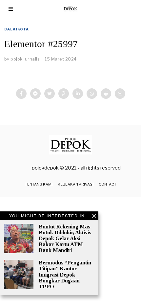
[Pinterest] (63, 93)
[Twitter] (49, 93)
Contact (107, 184)
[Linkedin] (77, 93)
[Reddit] (106, 93)
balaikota (16, 29)
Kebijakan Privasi (75, 184)
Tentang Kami (38, 184)
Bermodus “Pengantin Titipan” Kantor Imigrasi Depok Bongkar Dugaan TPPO (65, 275)
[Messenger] (35, 93)
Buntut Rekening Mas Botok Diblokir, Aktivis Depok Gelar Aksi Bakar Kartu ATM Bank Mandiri (65, 239)
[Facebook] (21, 93)
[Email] (120, 93)
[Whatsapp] (92, 93)
